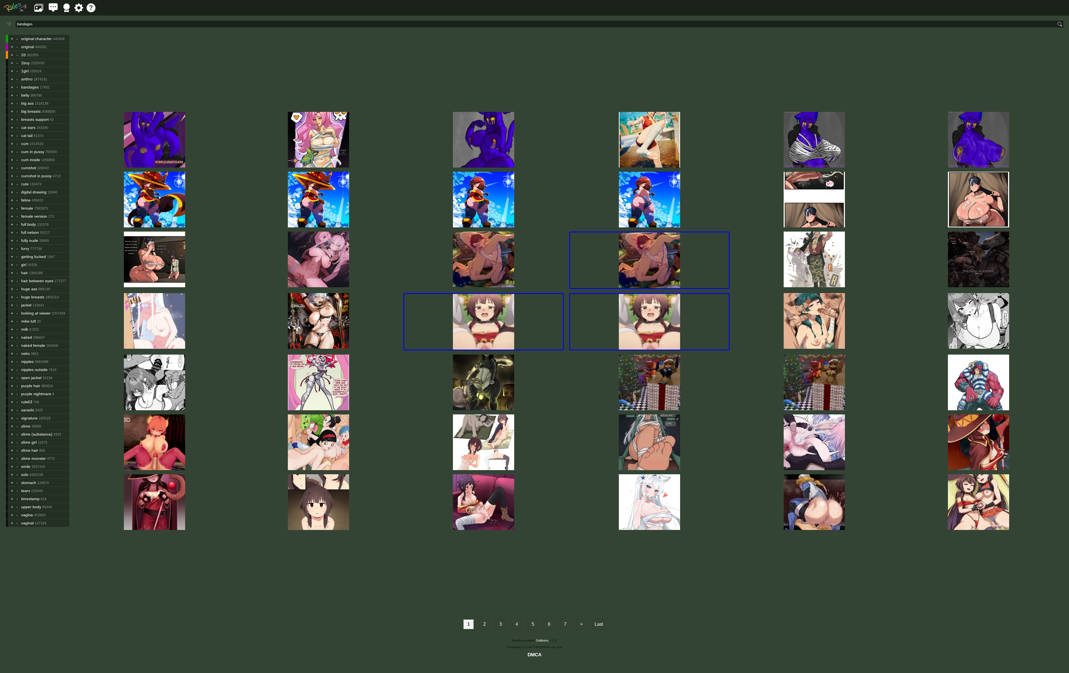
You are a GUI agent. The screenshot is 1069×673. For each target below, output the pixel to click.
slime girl (29, 442)
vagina (27, 515)
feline (26, 200)
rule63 (26, 402)
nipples (27, 361)
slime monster (33, 458)
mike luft (28, 321)
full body (28, 224)
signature (29, 418)
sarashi (27, 410)
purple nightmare (36, 394)
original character (36, 38)
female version (34, 216)
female (27, 208)
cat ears (28, 127)
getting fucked (33, 256)
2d (23, 55)
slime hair (29, 450)
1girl (25, 71)
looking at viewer (36, 313)
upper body (31, 507)
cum (25, 143)
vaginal (27, 523)
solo (24, 474)
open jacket (31, 377)
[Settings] (78, 10)
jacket (26, 305)
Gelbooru (542, 640)
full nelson (30, 232)
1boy (25, 63)
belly (25, 95)
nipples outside (34, 369)
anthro (27, 79)
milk (24, 329)
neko (25, 353)
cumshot (28, 168)
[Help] (91, 10)
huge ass (29, 289)
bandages (30, 87)
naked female (33, 345)
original (27, 47)
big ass (27, 103)
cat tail (27, 135)
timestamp (30, 499)
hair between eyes (37, 281)
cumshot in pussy (36, 176)
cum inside (30, 160)
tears (25, 490)
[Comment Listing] (53, 10)
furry (25, 248)
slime (25, 426)
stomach (28, 482)
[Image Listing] (38, 10)
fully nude (29, 240)
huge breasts (32, 297)
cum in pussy (32, 151)
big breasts (31, 111)
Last (599, 624)
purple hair (30, 386)
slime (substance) (36, 434)
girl (23, 264)
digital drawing (33, 192)
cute (25, 184)
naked (26, 337)
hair (24, 273)
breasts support (35, 119)
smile (25, 466)
